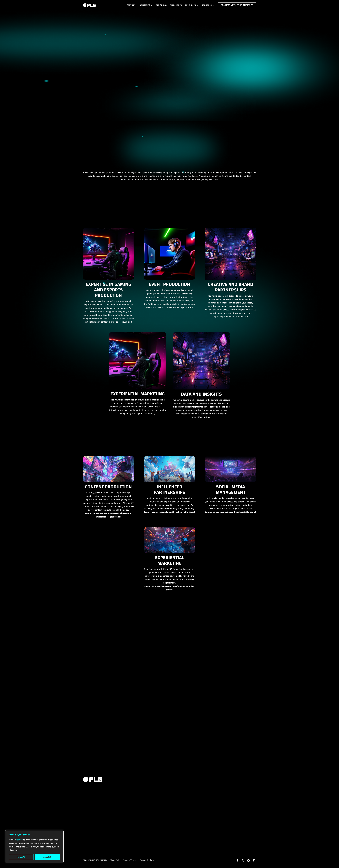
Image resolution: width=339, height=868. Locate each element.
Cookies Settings (147, 860)
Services (131, 5)
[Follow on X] (243, 860)
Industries (144, 5)
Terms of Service (130, 860)
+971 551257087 (169, 752)
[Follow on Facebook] (237, 860)
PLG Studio (161, 5)
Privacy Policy (115, 860)
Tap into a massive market (35, 65)
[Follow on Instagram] (248, 860)
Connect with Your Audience (237, 5)
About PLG (207, 5)
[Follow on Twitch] (254, 860)
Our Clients (176, 5)
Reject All (21, 857)
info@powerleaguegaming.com (108, 752)
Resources (190, 5)
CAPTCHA (87, 711)
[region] (34, 846)
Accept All (47, 857)
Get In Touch (94, 809)
